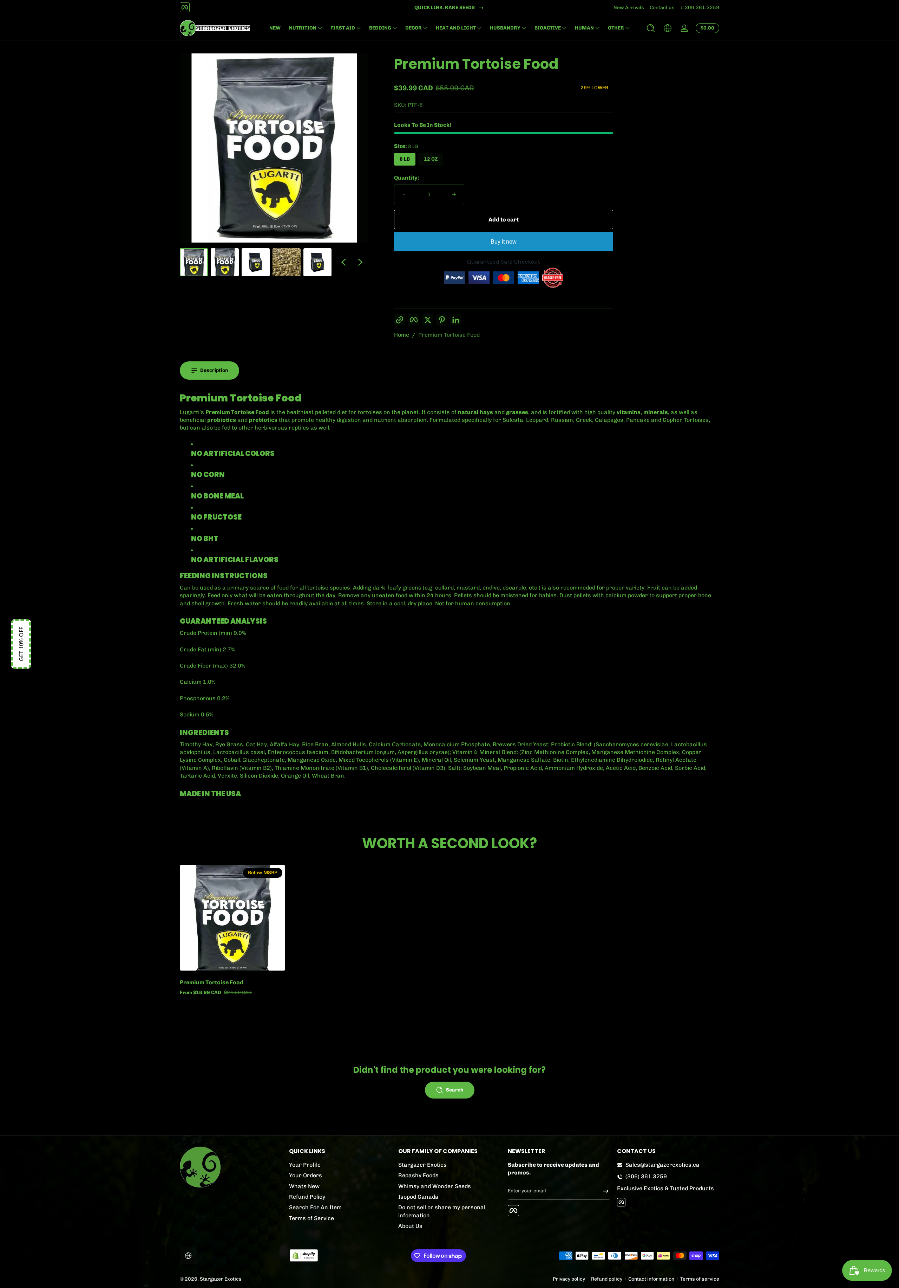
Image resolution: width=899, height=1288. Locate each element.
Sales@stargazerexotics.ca (662, 1164)
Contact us (662, 8)
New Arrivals (628, 8)
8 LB (405, 159)
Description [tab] (214, 370)
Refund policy (606, 1279)
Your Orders (305, 1175)
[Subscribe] (603, 1191)
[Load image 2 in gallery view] (225, 262)
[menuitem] (340, 1165)
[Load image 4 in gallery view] (287, 262)
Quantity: (406, 177)
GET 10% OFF (21, 644)
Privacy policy (569, 1279)
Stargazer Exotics (422, 1164)
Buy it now (504, 242)
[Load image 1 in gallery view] (194, 262)
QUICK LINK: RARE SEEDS (444, 8)
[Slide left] (343, 262)
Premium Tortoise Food (449, 334)
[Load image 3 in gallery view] (256, 262)
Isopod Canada (418, 1196)
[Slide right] (360, 262)
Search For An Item (315, 1207)
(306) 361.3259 (646, 1176)
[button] (650, 28)
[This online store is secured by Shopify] (304, 1255)
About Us (410, 1226)
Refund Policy (307, 1196)
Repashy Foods (418, 1175)
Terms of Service (311, 1218)
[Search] (651, 28)
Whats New (304, 1186)
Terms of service (699, 1279)
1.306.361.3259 (699, 8)
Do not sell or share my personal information (441, 1211)
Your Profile (305, 1164)
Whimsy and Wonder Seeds (434, 1186)
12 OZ (431, 159)
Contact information (651, 1279)
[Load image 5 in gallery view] (317, 262)
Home (401, 334)
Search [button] (454, 1090)
